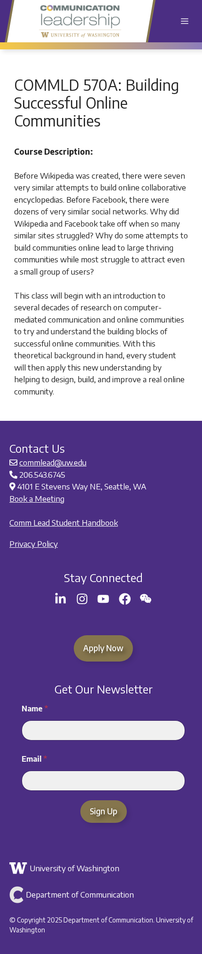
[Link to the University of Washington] (102, 868)
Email (34, 759)
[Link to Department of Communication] (102, 894)
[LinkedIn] (60, 599)
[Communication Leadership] (80, 21)
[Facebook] (125, 599)
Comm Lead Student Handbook (63, 522)
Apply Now (103, 648)
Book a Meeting (36, 498)
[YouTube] (103, 599)
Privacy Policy (33, 543)
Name (35, 708)
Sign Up (103, 811)
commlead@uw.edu (52, 462)
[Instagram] (82, 599)
